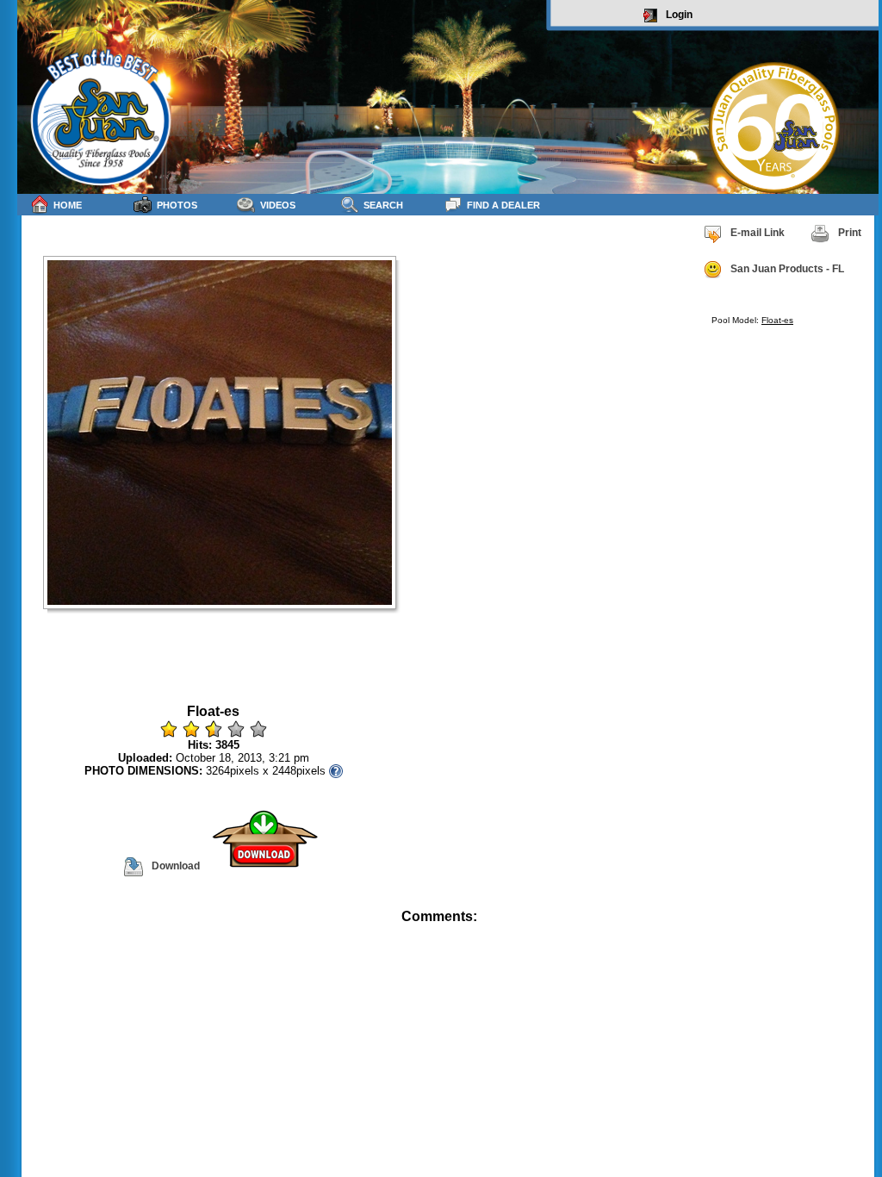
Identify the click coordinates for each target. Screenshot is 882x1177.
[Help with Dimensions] (336, 770)
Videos (277, 205)
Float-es (777, 320)
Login (679, 15)
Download (176, 866)
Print (849, 233)
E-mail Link (757, 233)
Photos (177, 205)
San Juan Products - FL (787, 269)
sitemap (858, 928)
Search (383, 205)
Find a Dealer (503, 205)
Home (67, 205)
